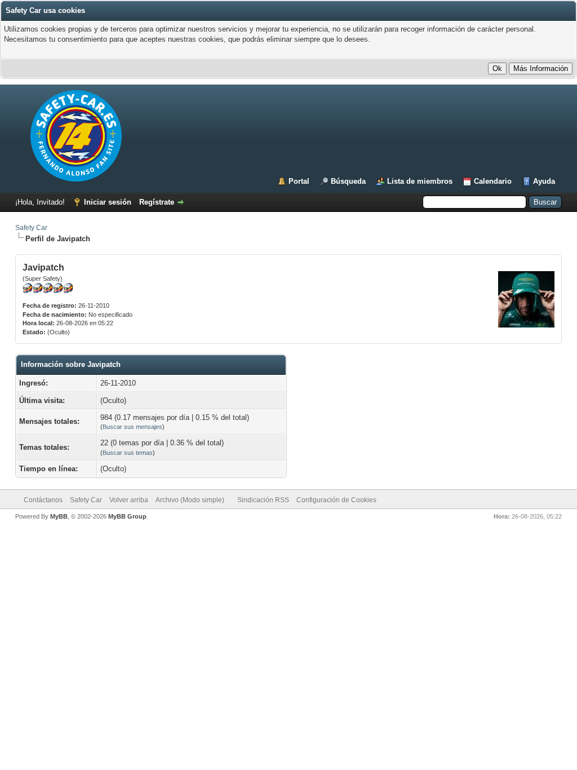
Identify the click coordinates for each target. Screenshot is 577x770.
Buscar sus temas (128, 452)
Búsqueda (348, 181)
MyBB (59, 516)
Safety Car (31, 228)
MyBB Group (127, 516)
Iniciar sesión (107, 202)
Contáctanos (43, 500)
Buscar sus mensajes (132, 426)
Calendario (493, 181)
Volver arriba (128, 500)
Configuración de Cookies (336, 500)
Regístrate (156, 202)
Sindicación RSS (263, 500)
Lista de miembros (419, 181)
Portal (298, 181)
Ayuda (544, 181)
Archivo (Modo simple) (190, 500)
